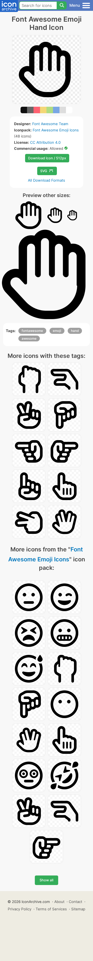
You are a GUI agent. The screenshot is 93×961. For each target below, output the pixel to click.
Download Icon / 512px (47, 158)
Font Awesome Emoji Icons (56, 130)
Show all (46, 880)
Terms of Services (51, 909)
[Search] (62, 5)
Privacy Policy (19, 909)
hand (75, 331)
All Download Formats (46, 180)
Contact (75, 902)
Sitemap (78, 909)
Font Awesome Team (50, 124)
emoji (57, 331)
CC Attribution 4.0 (45, 142)
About (59, 902)
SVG (43, 171)
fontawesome (32, 331)
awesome (29, 338)
